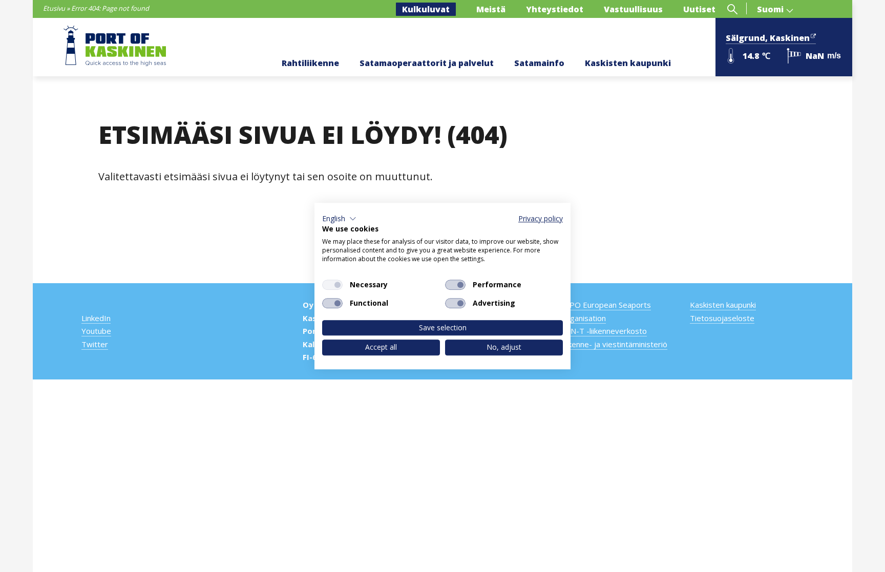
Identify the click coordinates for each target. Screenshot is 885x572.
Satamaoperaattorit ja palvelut (427, 63)
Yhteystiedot (554, 9)
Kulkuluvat (426, 9)
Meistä (490, 9)
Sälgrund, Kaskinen (768, 38)
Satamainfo (539, 63)
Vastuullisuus (633, 9)
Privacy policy (540, 218)
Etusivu (54, 8)
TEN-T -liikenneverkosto (604, 331)
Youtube (96, 331)
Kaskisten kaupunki (628, 63)
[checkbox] (332, 285)
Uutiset (699, 9)
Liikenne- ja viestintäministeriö (614, 344)
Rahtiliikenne (310, 63)
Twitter (94, 344)
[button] (339, 219)
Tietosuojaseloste (722, 318)
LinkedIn (96, 318)
